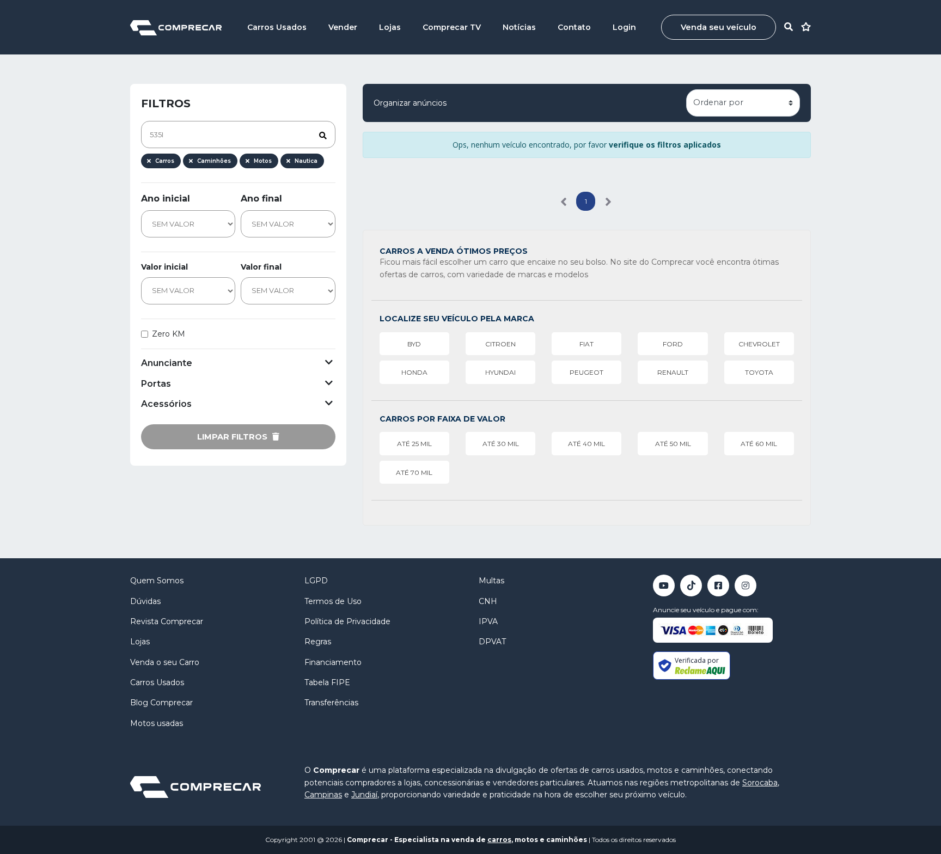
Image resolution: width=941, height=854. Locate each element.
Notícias (519, 27)
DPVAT (492, 641)
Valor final (261, 267)
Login (624, 27)
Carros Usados (277, 27)
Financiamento (333, 662)
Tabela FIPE (327, 682)
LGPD (316, 580)
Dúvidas (145, 601)
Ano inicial (165, 198)
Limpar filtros (233, 437)
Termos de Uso (333, 601)
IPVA (488, 621)
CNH (488, 601)
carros (499, 839)
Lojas (390, 27)
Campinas (323, 795)
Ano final (261, 198)
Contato (574, 27)
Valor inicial (164, 267)
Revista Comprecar (166, 621)
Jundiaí (364, 795)
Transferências (331, 702)
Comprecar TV (452, 27)
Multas (491, 580)
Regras (317, 641)
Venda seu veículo (718, 27)
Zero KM (168, 334)
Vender (342, 27)
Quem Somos (157, 580)
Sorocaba (760, 783)
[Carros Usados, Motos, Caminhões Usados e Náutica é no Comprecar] (176, 27)
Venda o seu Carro (164, 662)
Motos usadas (156, 723)
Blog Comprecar (161, 702)
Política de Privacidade (347, 621)
